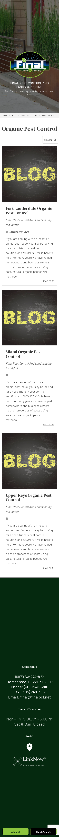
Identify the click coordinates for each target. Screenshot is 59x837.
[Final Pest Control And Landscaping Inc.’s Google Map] (29, 749)
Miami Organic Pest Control (24, 354)
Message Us (43, 831)
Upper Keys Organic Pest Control (28, 497)
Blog (14, 115)
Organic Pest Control (44, 115)
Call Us (15, 831)
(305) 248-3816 (36, 686)
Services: (25, 115)
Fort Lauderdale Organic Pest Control (29, 211)
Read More (48, 281)
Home (4, 115)
